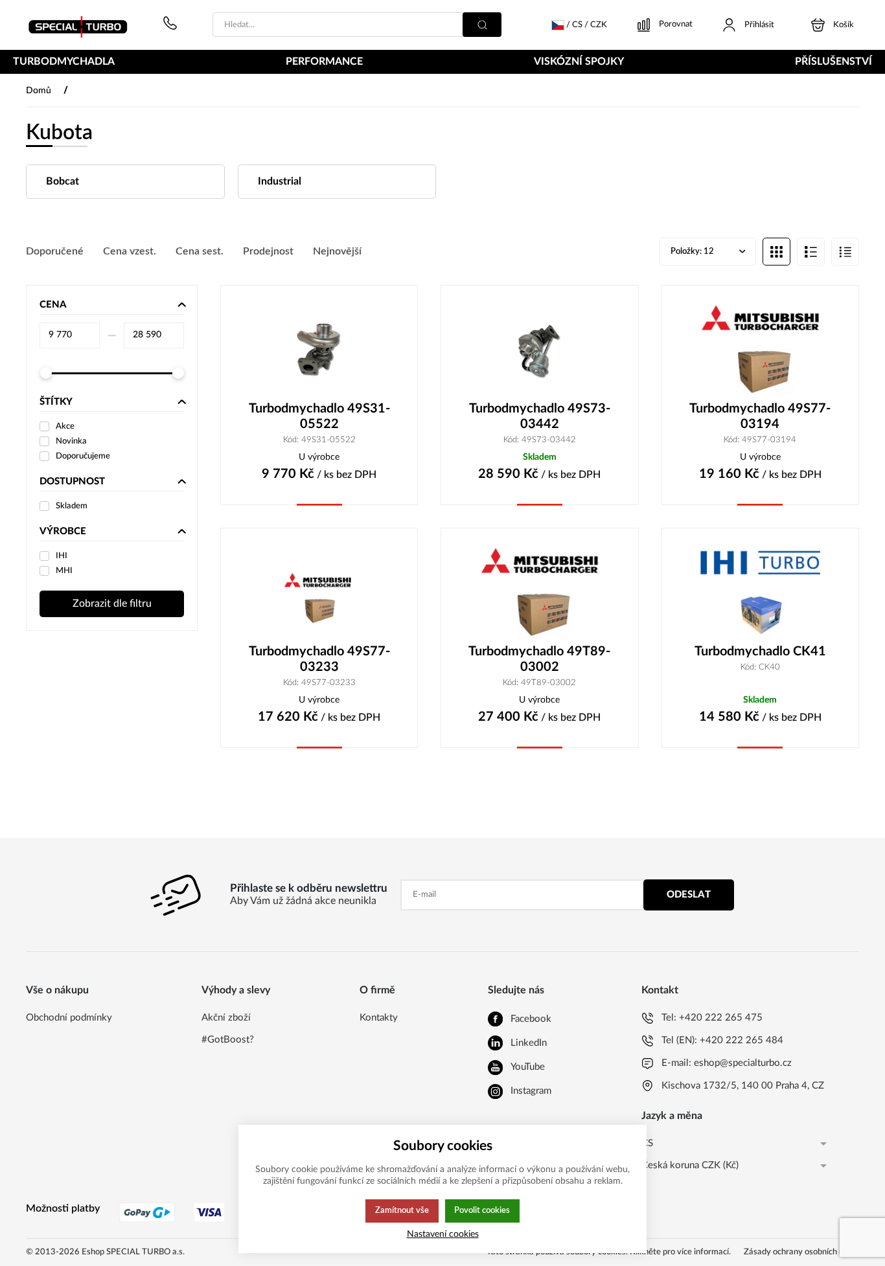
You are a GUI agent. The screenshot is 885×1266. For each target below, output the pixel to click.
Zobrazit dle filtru (112, 603)
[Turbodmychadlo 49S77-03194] (760, 350)
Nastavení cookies (443, 1234)
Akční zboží (226, 1018)
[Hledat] (482, 24)
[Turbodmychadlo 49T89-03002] (539, 592)
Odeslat (689, 894)
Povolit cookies (482, 1210)
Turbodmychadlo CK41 (760, 651)
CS (647, 1143)
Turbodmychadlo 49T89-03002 (539, 659)
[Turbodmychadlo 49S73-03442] (539, 350)
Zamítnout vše (402, 1210)
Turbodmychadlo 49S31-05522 (319, 416)
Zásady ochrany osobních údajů (801, 1252)
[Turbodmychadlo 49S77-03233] (319, 592)
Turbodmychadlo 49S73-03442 (539, 416)
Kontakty (379, 1018)
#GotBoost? (227, 1040)
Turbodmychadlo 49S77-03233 (319, 659)
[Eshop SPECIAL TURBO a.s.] (82, 25)
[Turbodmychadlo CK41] (760, 592)
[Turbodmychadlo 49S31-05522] (319, 350)
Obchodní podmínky (69, 1018)
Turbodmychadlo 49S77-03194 (760, 416)
